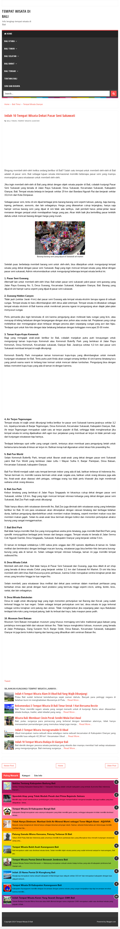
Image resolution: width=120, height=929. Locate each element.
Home (9, 33)
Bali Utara (9, 41)
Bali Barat (9, 63)
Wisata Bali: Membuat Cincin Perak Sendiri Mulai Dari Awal (48, 718)
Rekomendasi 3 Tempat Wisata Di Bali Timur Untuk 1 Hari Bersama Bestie (56, 706)
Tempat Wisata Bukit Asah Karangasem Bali (35, 847)
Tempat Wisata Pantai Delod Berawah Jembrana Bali (40, 859)
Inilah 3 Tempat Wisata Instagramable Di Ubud (41, 730)
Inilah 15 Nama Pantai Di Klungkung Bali (33, 872)
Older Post (111, 766)
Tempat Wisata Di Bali (24, 922)
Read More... (74, 700)
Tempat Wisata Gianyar (29, 121)
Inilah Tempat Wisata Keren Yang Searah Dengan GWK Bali (43, 898)
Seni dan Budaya (12, 86)
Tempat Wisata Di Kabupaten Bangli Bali (33, 808)
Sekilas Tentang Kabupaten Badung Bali (33, 783)
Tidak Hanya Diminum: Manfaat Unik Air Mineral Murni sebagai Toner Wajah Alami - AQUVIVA (61, 821)
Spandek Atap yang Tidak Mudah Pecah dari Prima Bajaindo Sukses (48, 796)
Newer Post (9, 766)
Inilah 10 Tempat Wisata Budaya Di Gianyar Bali (41, 742)
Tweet (7, 681)
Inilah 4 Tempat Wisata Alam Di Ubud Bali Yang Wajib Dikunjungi (51, 694)
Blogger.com (111, 922)
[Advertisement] (60, 143)
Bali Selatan (10, 56)
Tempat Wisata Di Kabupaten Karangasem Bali (37, 885)
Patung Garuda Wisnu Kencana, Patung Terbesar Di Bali (42, 834)
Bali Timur (9, 48)
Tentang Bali (10, 78)
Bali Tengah (10, 71)
